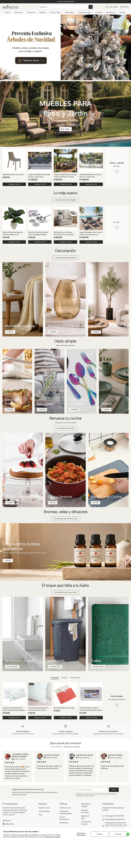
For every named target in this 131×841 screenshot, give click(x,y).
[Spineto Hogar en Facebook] (61, 438)
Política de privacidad (52, 837)
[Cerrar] (89, 402)
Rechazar (118, 834)
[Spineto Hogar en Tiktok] (67, 438)
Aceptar (100, 834)
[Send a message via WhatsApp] (128, 834)
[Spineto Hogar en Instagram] (64, 438)
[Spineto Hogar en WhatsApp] (70, 438)
